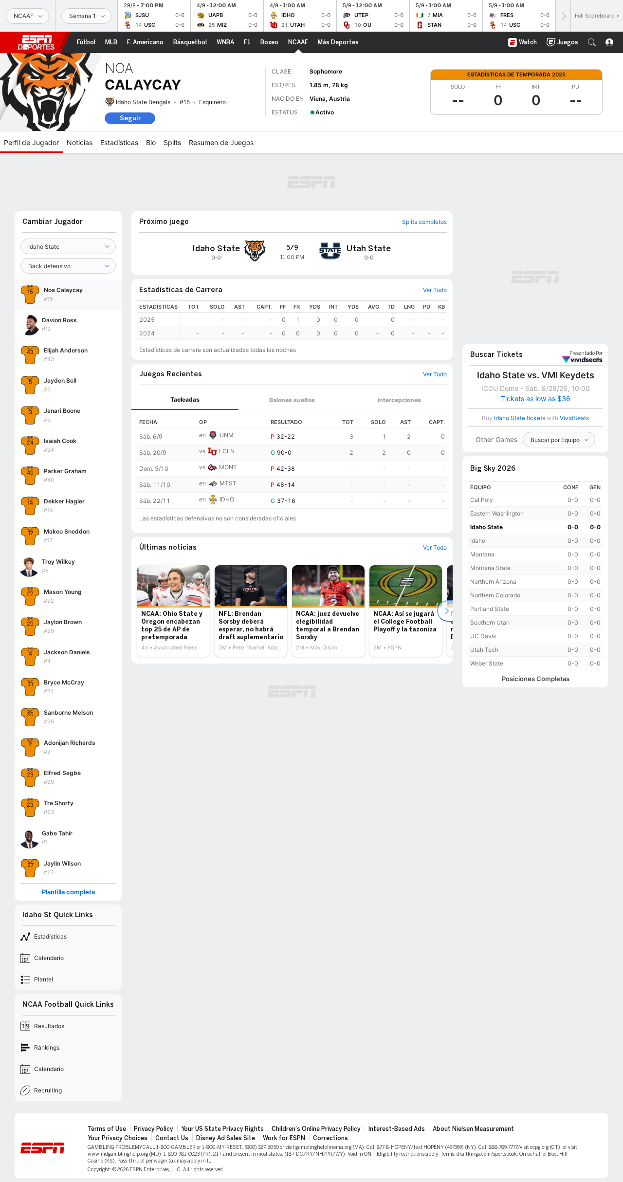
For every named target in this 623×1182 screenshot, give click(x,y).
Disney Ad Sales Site (225, 1138)
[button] (592, 42)
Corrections (330, 1138)
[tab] (184, 400)
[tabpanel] (292, 459)
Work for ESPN (284, 1138)
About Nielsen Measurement (473, 1129)
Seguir (130, 118)
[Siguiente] (563, 16)
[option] (173, 611)
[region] (313, 320)
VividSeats (586, 353)
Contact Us (171, 1138)
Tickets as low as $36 (535, 399)
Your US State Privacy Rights (222, 1129)
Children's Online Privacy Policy (316, 1129)
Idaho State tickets (519, 418)
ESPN (36, 42)
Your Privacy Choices (117, 1138)
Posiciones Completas (535, 679)
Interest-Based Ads (396, 1129)
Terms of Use (107, 1129)
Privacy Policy (153, 1129)
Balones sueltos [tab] (292, 400)
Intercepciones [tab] (399, 400)
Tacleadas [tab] (185, 399)
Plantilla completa (68, 892)
